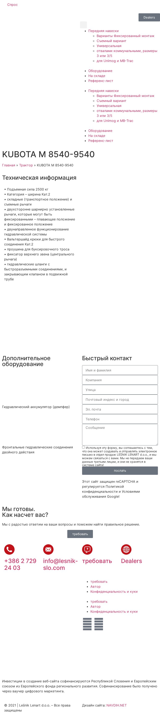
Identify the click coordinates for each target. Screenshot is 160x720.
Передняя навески (103, 31)
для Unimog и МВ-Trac (115, 61)
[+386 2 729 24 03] (9, 549)
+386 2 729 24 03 (20, 564)
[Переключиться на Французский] (111, 6)
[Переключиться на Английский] (96, 6)
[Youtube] (99, 624)
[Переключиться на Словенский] (88, 6)
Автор (95, 586)
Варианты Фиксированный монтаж (125, 36)
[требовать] (87, 549)
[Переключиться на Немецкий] (104, 6)
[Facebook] (87, 624)
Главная (8, 165)
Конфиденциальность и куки (114, 591)
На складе (96, 76)
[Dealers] (126, 549)
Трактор (26, 165)
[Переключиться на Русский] (119, 6)
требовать (97, 560)
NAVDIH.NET (116, 705)
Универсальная (109, 46)
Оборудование (100, 71)
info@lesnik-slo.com (60, 564)
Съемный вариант (111, 41)
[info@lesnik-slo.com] (48, 549)
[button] (83, 24)
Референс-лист (100, 81)
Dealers (131, 560)
